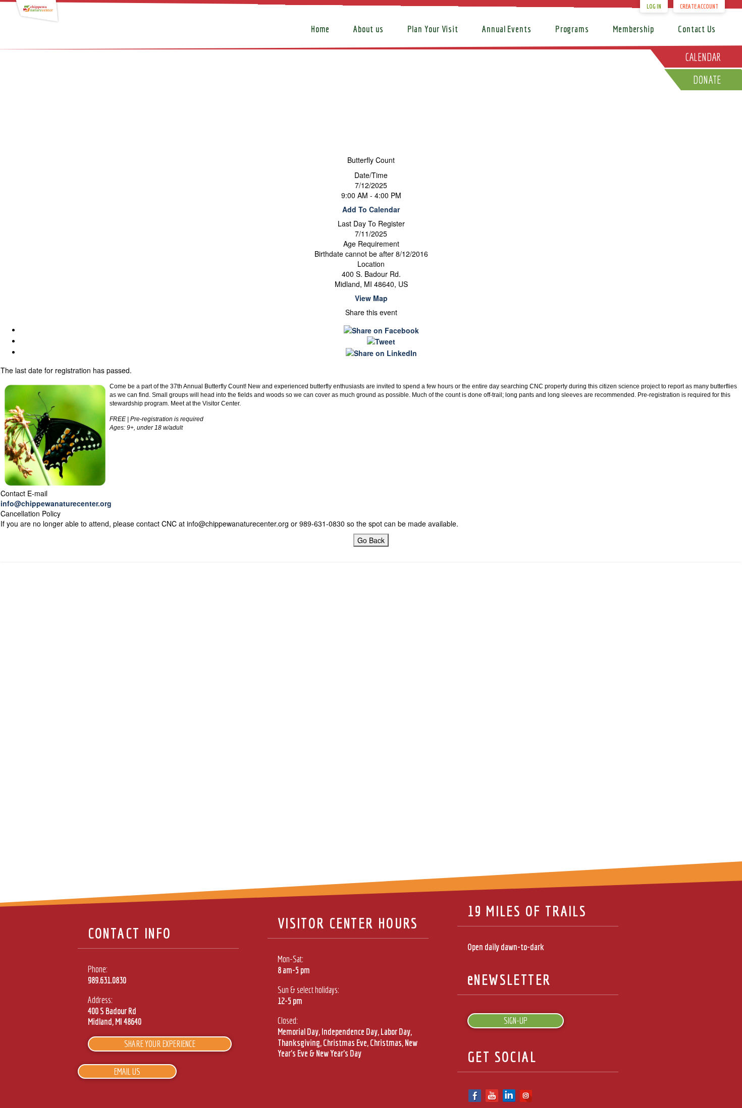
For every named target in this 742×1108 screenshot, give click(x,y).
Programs (572, 29)
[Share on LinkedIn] (381, 351)
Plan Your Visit (433, 29)
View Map (371, 298)
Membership (633, 29)
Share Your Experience (159, 1043)
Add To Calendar (371, 209)
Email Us (127, 1071)
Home (320, 29)
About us (368, 29)
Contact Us (697, 29)
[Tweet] (381, 340)
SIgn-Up (515, 1020)
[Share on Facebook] (381, 329)
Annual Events (507, 29)
